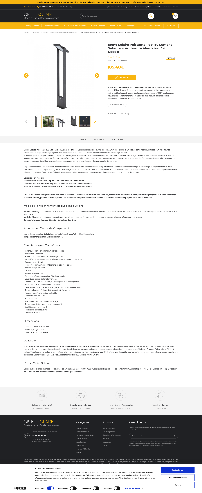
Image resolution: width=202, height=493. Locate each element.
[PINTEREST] (128, 113)
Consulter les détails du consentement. (152, 445)
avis (110, 60)
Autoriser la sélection (178, 477)
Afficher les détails (132, 488)
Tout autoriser (178, 470)
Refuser (178, 485)
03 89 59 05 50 (45, 6)
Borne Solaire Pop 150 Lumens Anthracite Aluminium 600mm (64, 183)
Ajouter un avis (120, 60)
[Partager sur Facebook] (125, 113)
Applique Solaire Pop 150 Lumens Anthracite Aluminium (67, 186)
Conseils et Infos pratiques (143, 7)
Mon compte (167, 7)
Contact (175, 7)
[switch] (73, 488)
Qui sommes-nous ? (112, 7)
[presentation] (26, 75)
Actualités (157, 7)
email (139, 445)
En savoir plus (116, 105)
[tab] (83, 139)
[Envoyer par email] (122, 113)
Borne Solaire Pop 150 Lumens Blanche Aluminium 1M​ (59, 180)
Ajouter (124, 77)
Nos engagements (127, 7)
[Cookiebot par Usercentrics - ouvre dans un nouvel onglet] (20, 488)
